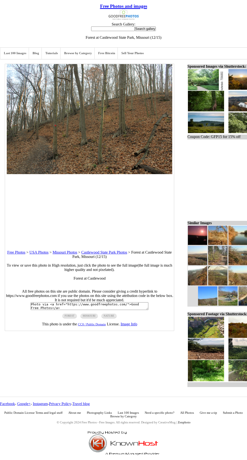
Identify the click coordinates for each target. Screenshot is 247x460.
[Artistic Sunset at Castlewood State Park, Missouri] (197, 244)
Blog (36, 53)
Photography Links (99, 412)
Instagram (40, 404)
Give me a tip (208, 412)
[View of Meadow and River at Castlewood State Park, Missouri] (217, 284)
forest (70, 315)
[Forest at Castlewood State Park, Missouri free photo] (89, 173)
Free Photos (16, 252)
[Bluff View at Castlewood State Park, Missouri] (197, 284)
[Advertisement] (89, 208)
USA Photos (38, 252)
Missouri (89, 315)
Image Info (129, 324)
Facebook (7, 404)
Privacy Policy (60, 404)
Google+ (24, 404)
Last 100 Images (15, 53)
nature (109, 315)
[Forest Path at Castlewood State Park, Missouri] (217, 264)
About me (74, 412)
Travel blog (81, 404)
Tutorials (51, 53)
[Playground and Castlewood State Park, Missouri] (228, 304)
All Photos (187, 412)
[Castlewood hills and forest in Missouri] (207, 304)
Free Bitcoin (106, 53)
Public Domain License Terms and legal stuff (33, 412)
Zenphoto (184, 422)
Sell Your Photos (132, 53)
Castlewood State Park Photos (104, 252)
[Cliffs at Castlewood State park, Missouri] (217, 244)
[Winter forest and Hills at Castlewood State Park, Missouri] (197, 264)
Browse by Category (78, 53)
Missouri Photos (65, 252)
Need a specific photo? (159, 412)
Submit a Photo (233, 412)
